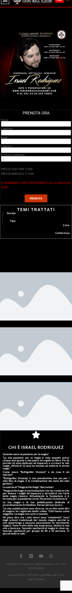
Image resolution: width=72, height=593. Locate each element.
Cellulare (6, 146)
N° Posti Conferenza (13, 154)
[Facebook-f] (21, 556)
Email (4, 137)
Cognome (7, 128)
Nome (5, 119)
